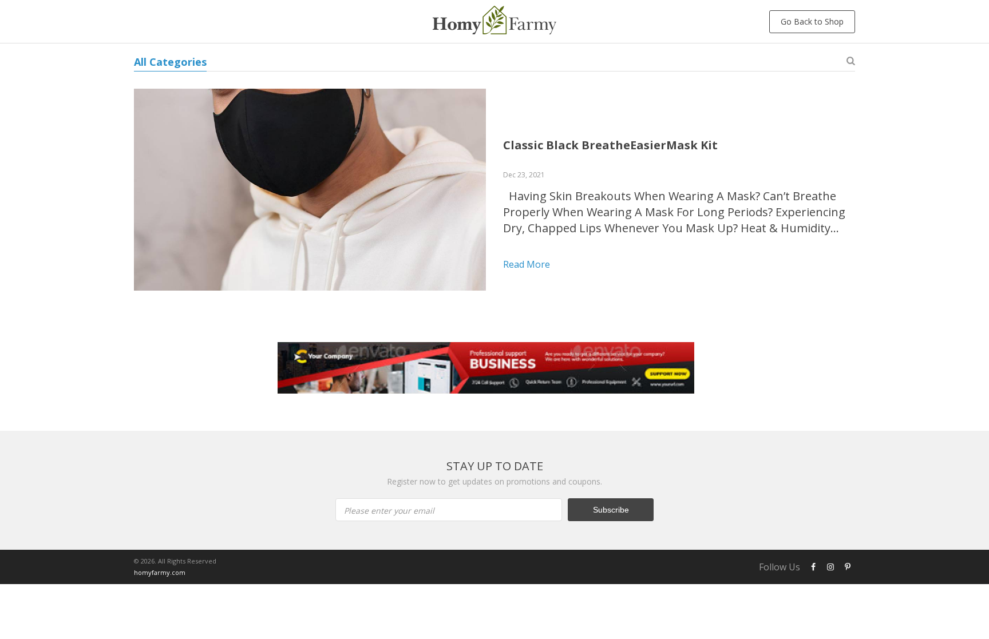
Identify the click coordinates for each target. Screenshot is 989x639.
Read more (526, 264)
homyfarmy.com (159, 572)
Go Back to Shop (812, 21)
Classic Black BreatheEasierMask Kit (610, 145)
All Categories (170, 62)
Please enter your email (389, 510)
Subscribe (611, 509)
